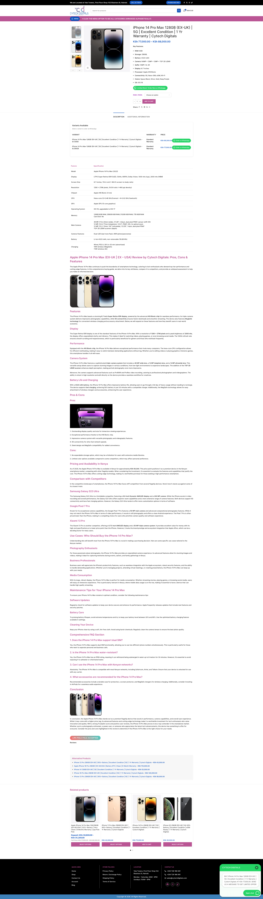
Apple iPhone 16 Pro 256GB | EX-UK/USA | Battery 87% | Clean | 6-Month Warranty (105, 766)
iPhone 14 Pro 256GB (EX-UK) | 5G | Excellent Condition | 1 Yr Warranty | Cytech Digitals (146, 827)
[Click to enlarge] (87, 67)
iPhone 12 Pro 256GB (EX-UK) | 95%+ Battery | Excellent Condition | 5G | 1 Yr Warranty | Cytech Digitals (113, 762)
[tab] (118, 116)
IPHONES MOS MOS (174, 2)
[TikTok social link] (192, 2)
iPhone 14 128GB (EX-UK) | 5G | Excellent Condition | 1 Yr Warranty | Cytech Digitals (105, 769)
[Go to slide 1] (130, 850)
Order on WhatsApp (182, 140)
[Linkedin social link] (147, 107)
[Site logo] (79, 10)
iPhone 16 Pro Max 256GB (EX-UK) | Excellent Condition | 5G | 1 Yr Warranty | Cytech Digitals (109, 773)
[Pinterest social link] (144, 107)
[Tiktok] (178, 884)
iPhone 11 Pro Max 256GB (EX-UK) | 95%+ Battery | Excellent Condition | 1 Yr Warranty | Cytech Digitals (116, 827)
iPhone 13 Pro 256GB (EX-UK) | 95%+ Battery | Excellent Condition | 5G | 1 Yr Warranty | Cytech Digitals (113, 777)
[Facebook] (167, 884)
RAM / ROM (137, 95)
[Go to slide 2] (132, 850)
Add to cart (149, 101)
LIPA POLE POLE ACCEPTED (85, 738)
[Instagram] (172, 884)
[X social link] (186, 2)
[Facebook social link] (184, 2)
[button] (73, 70)
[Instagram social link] (189, 2)
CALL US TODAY (136, 2)
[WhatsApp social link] (149, 107)
